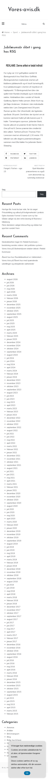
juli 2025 (10, 320)
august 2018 (12, 581)
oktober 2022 (12, 424)
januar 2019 (12, 566)
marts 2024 (12, 371)
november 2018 (13, 572)
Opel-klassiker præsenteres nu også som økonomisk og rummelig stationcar (35, 173)
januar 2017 (12, 641)
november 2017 (13, 610)
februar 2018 (12, 600)
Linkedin (33, 158)
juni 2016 (10, 663)
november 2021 (13, 459)
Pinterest (14, 158)
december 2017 (13, 607)
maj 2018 (11, 591)
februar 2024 (12, 374)
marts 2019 (12, 559)
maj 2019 (11, 553)
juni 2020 (10, 512)
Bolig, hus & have (14, 740)
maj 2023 (11, 402)
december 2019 (13, 531)
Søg (3, 189)
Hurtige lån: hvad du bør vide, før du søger (20, 209)
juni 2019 (10, 550)
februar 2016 (12, 676)
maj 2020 (11, 515)
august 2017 (12, 619)
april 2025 (11, 330)
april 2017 (11, 632)
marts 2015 (12, 711)
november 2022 (13, 421)
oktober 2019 (12, 537)
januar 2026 (12, 301)
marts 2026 (12, 295)
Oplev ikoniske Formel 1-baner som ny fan (20, 215)
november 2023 (13, 383)
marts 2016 (12, 673)
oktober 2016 (12, 651)
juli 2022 (10, 433)
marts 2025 (12, 333)
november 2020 (13, 496)
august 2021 (12, 468)
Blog (9, 737)
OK (27, 773)
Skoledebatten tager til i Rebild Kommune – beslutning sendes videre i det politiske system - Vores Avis (22, 245)
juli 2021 (10, 471)
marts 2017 (12, 635)
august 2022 (12, 430)
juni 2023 (10, 399)
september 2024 (14, 352)
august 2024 (12, 355)
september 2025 (14, 314)
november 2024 (13, 345)
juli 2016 (10, 660)
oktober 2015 (12, 688)
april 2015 (11, 707)
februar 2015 (12, 714)
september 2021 (14, 465)
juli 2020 (10, 509)
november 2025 (13, 308)
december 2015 (13, 682)
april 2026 (11, 292)
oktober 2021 (12, 462)
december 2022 (13, 418)
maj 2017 (11, 629)
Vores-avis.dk (24, 9)
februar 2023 (12, 411)
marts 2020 (12, 522)
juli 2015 (10, 698)
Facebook (14, 154)
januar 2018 (12, 603)
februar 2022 (12, 449)
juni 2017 (10, 625)
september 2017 (14, 616)
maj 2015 (11, 704)
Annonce (10, 727)
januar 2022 (12, 452)
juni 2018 (10, 588)
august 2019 (12, 544)
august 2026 (12, 279)
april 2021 (11, 481)
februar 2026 (12, 298)
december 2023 (13, 380)
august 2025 (12, 317)
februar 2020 (12, 525)
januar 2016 (12, 679)
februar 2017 (12, 638)
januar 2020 (12, 528)
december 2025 (13, 304)
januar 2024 (12, 377)
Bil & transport (13, 734)
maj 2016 (11, 666)
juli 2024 (10, 358)
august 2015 (12, 695)
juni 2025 (10, 323)
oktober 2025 (12, 311)
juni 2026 (10, 285)
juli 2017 (10, 622)
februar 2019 (12, 562)
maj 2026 (11, 289)
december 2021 (13, 455)
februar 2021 (12, 487)
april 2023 (11, 405)
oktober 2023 (12, 386)
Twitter (33, 154)
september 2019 (14, 541)
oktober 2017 (12, 613)
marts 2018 (12, 597)
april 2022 (11, 443)
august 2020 (12, 506)
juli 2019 (10, 547)
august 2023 (12, 392)
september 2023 (14, 389)
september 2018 (14, 578)
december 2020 (13, 493)
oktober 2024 (12, 348)
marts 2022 (12, 446)
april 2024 (11, 367)
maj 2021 (11, 478)
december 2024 (13, 342)
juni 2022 (10, 437)
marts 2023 (12, 408)
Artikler (10, 730)
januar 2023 (12, 415)
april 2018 (11, 594)
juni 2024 (10, 361)
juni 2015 (10, 701)
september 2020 (14, 503)
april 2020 (11, 518)
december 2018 (13, 569)
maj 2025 (11, 326)
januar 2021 (12, 490)
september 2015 (14, 692)
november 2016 (13, 648)
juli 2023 (10, 396)
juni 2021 (10, 474)
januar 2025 (12, 339)
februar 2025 (12, 336)
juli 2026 (10, 282)
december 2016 (13, 644)
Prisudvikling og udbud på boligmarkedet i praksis (23, 212)
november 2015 (13, 685)
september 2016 (14, 654)
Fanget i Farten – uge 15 (13, 170)
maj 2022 (11, 440)
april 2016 (11, 670)
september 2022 (14, 427)
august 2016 (12, 657)
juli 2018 (10, 585)
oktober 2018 (12, 575)
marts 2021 (12, 484)
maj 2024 (11, 364)
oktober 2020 (12, 500)
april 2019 (11, 556)
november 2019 (13, 534)
